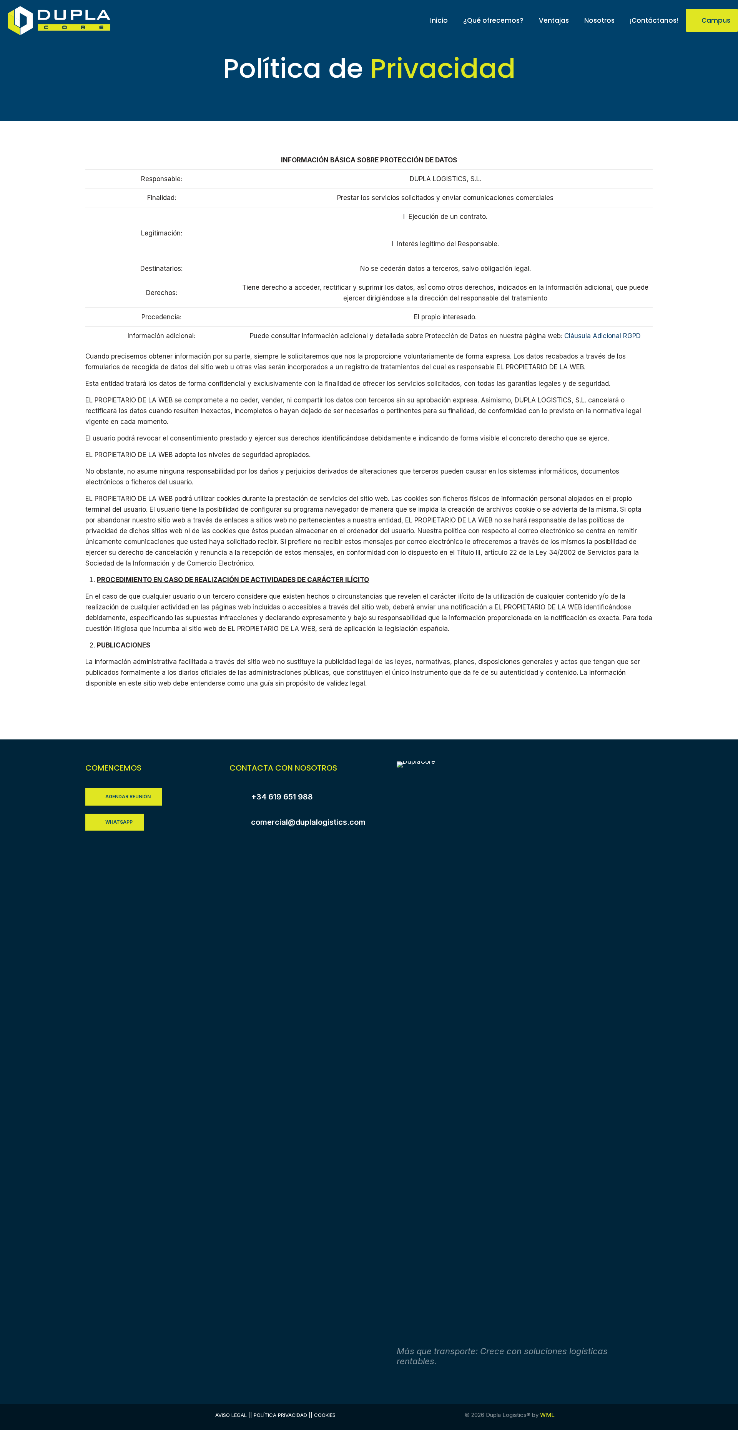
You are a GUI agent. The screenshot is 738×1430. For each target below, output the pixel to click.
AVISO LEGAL (231, 1415)
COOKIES (325, 1415)
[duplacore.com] (59, 20)
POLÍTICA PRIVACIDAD (280, 1415)
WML (547, 1414)
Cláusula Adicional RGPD (602, 336)
